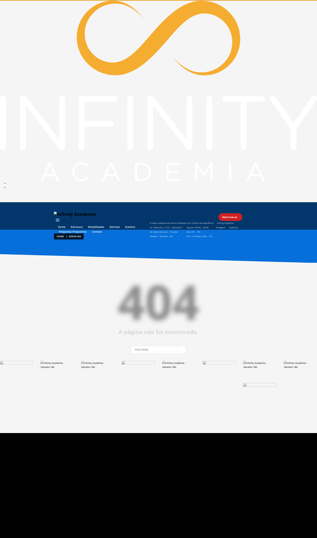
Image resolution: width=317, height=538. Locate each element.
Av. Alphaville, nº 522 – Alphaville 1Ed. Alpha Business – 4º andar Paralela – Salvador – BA (166, 232)
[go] (181, 350)
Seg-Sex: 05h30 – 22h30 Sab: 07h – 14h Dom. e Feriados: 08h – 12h (199, 232)
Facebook (233, 227)
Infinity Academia (225, 223)
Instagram (220, 227)
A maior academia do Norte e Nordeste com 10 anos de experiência (181, 223)
